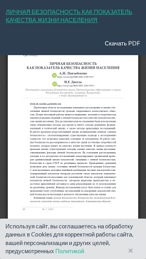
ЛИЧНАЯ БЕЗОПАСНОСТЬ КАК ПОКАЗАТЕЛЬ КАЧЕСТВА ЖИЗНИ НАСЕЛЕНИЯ (69, 15)
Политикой (69, 250)
